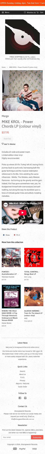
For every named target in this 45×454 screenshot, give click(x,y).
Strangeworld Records (29, 444)
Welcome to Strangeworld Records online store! (22, 347)
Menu (6, 12)
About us (22, 374)
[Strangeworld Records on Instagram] (25, 398)
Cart (41, 12)
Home (4, 67)
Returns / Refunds (22, 383)
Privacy (22, 380)
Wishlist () (31, 12)
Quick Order (22, 386)
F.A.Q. (22, 377)
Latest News (23, 343)
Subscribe (37, 437)
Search (22, 371)
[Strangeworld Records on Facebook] (20, 398)
